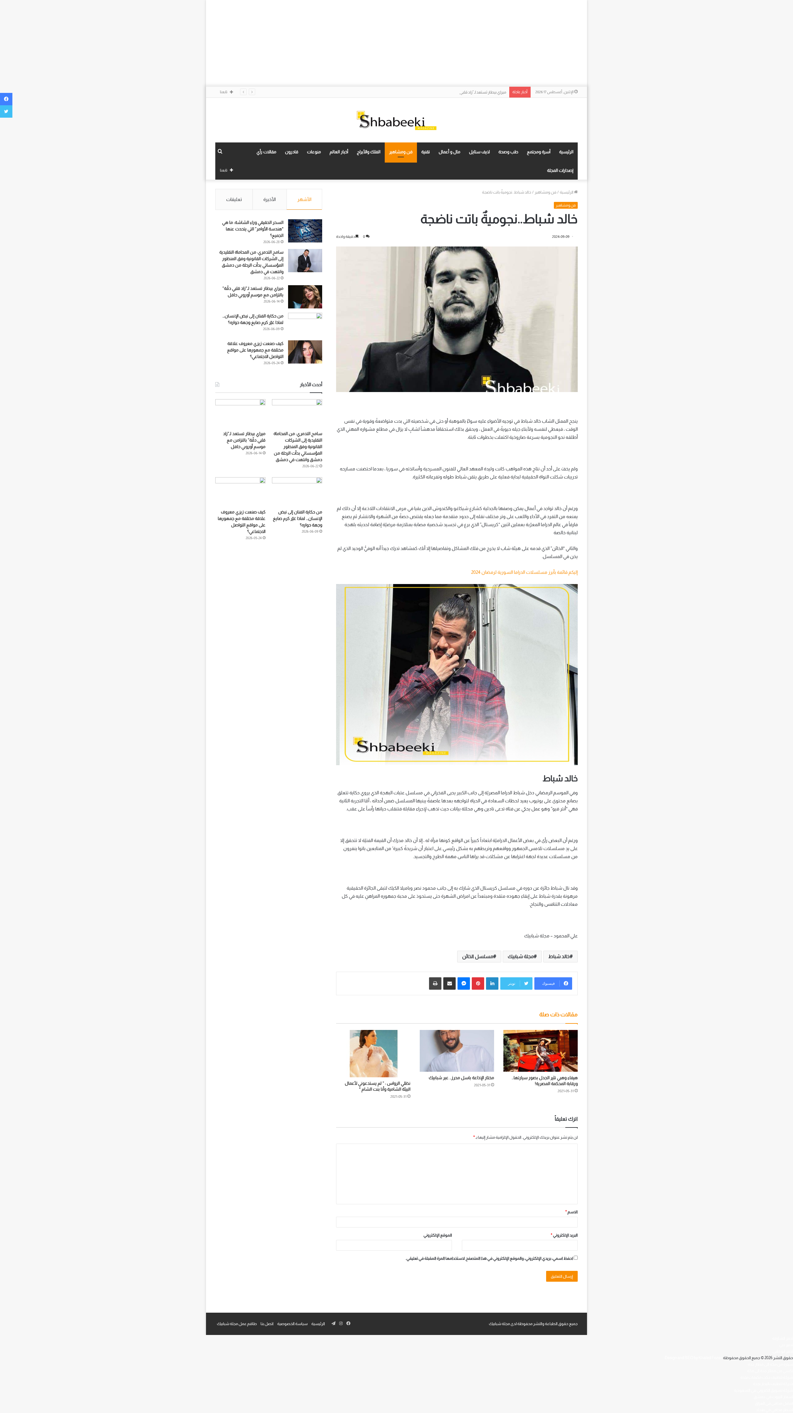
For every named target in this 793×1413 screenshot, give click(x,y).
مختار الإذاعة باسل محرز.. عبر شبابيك (461, 1077)
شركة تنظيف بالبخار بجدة (773, 1383)
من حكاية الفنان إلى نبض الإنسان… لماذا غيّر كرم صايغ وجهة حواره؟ (297, 518)
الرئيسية (566, 151)
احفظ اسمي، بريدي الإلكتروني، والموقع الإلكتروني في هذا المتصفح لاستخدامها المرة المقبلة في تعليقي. (489, 1258)
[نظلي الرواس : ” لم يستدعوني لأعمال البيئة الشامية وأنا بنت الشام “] (373, 1053)
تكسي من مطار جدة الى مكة (770, 1370)
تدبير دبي (786, 1344)
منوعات (314, 151)
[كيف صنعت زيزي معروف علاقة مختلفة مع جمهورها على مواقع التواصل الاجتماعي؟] (305, 352)
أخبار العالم (339, 151)
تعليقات (234, 199)
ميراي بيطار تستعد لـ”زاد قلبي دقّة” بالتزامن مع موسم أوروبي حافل (452, 92)
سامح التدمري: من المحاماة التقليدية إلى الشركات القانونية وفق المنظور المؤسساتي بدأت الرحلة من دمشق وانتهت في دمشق (298, 446)
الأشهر (304, 199)
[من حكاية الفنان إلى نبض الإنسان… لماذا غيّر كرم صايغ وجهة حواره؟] (305, 324)
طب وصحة (508, 151)
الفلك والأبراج (368, 151)
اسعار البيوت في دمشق (773, 1396)
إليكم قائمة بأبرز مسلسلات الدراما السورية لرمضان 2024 (524, 572)
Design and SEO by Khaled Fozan (693, 1357)
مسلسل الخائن (477, 956)
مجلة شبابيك (521, 956)
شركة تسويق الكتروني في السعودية (763, 1390)
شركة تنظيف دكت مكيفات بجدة (766, 1377)
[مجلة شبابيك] (396, 120)
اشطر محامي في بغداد (774, 1409)
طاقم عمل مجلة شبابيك (237, 1323)
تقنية (425, 151)
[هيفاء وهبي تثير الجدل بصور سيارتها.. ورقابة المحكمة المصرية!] (540, 1051)
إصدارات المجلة (560, 170)
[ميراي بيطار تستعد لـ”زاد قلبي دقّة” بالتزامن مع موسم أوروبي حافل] (305, 296)
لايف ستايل (479, 151)
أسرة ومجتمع (538, 151)
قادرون (291, 151)
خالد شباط (559, 956)
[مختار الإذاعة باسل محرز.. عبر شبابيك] (457, 1051)
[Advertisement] (396, 43)
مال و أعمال (449, 151)
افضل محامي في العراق (774, 1403)
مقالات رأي (266, 151)
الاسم (571, 1212)
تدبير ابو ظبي (783, 1351)
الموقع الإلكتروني (437, 1235)
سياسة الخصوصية (292, 1323)
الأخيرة (269, 199)
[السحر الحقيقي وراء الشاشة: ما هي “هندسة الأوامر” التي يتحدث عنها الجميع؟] (305, 230)
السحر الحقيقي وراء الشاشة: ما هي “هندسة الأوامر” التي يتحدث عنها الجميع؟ (252, 229)
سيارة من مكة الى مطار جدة (770, 1364)
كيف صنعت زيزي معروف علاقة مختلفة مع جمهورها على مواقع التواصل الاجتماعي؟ (255, 350)
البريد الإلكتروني (564, 1235)
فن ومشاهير (401, 151)
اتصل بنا (267, 1323)
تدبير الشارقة (782, 1338)
